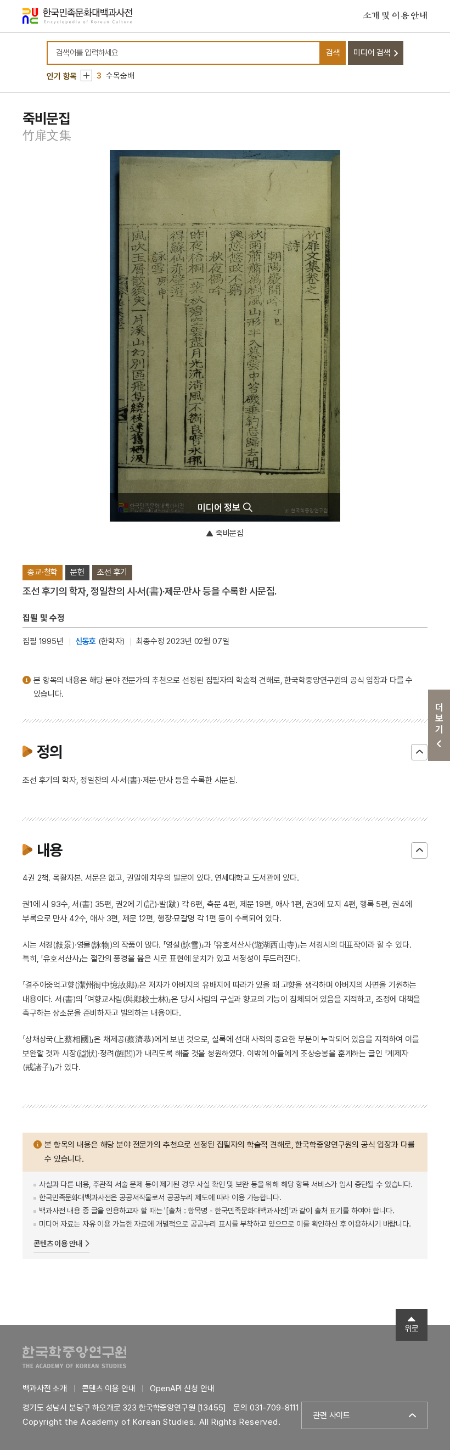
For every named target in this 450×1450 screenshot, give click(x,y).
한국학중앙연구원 (74, 1357)
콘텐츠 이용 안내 (57, 1243)
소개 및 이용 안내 (395, 16)
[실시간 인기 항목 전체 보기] (86, 75)
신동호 (86, 641)
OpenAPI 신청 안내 (182, 1388)
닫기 (419, 752)
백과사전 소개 (44, 1388)
